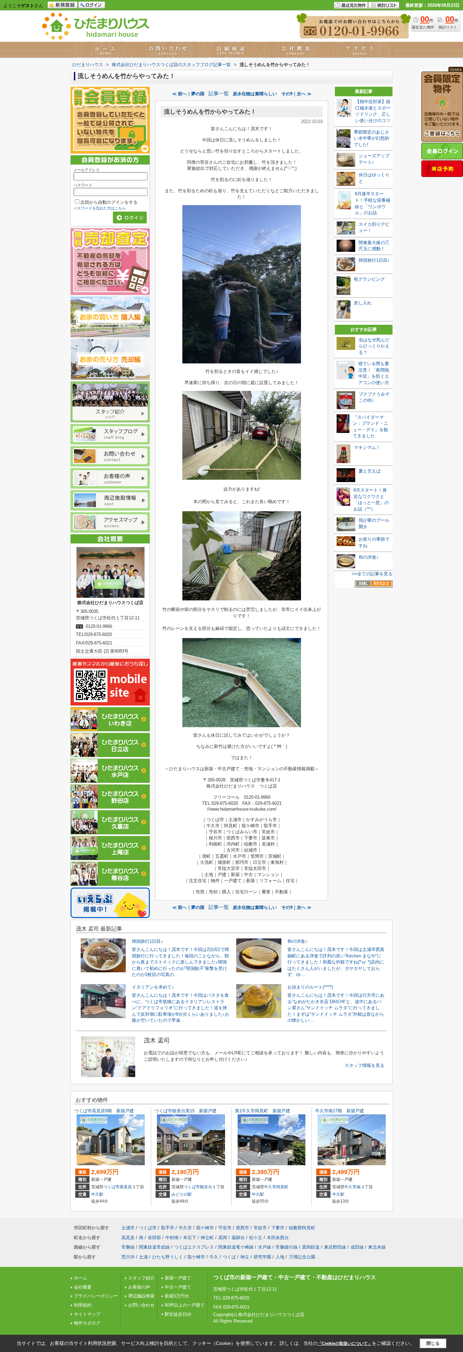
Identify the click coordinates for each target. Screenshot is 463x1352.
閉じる (433, 1343)
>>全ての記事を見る (372, 573)
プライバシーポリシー (96, 1295)
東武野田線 (335, 1247)
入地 (280, 1256)
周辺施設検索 (141, 1295)
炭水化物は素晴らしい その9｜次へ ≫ (272, 93)
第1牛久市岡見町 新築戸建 (262, 1110)
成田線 (357, 1247)
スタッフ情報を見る (364, 1065)
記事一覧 (218, 93)
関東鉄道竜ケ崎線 (236, 1247)
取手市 (167, 1227)
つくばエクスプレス (194, 1247)
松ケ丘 (255, 1237)
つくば (229, 1256)
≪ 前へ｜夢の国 (188, 93)
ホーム (80, 1277)
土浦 (143, 1256)
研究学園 (262, 1256)
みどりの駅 (182, 1194)
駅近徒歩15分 (178, 1314)
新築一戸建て (178, 1277)
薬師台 (238, 1237)
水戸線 (264, 1247)
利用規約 (83, 1305)
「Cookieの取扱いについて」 (345, 1343)
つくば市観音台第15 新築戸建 (186, 1110)
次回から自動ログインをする (109, 202)
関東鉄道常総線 (154, 1247)
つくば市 (111, 1187)
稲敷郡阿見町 (302, 1227)
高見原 (126, 1187)
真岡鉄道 (311, 1247)
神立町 (207, 1237)
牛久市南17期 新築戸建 (339, 1110)
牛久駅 (97, 1194)
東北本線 (377, 1247)
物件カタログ (87, 1323)
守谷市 (225, 1227)
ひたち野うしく (167, 1256)
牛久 (213, 1256)
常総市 (260, 1227)
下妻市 (277, 1227)
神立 (244, 1256)
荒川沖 (128, 1256)
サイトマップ (87, 1314)
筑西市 (242, 1227)
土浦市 (128, 1227)
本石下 (189, 1237)
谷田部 (154, 1237)
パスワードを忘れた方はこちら (100, 208)
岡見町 (282, 1187)
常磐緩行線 (287, 1247)
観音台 (206, 1187)
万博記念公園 (302, 1256)
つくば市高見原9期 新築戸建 (104, 1110)
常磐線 (128, 1247)
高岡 (222, 1237)
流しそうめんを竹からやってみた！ (210, 111)
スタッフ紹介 (141, 1277)
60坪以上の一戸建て (185, 1305)
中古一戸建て (178, 1287)
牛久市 (270, 1187)
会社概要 (83, 1287)
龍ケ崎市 (205, 1227)
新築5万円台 (177, 1295)
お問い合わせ (141, 1305)
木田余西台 (278, 1237)
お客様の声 (139, 1287)
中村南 (172, 1237)
